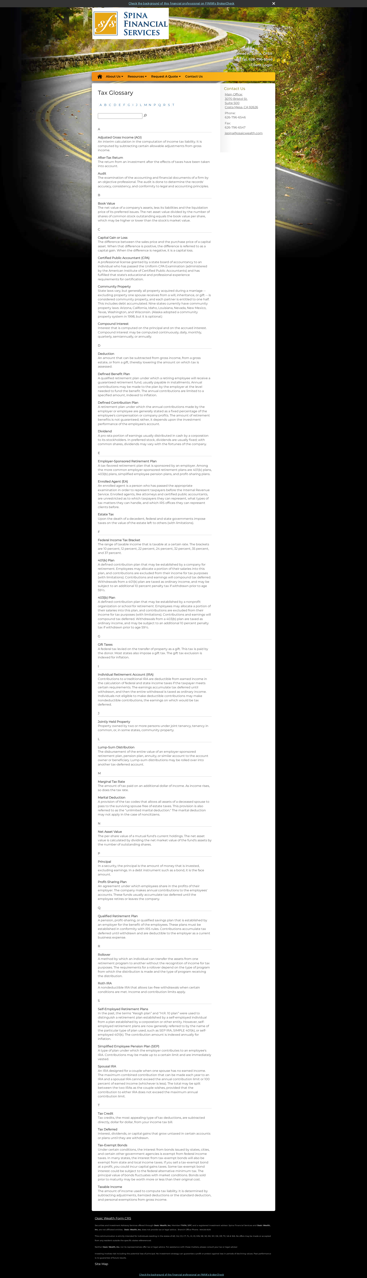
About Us (113, 76)
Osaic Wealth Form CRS (113, 1218)
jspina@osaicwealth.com (244, 133)
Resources (136, 76)
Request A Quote (164, 76)
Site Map (101, 1264)
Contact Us (194, 76)
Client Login (261, 65)
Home (100, 76)
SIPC (190, 1225)
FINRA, (184, 1225)
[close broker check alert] (273, 3)
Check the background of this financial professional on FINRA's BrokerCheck (181, 3)
